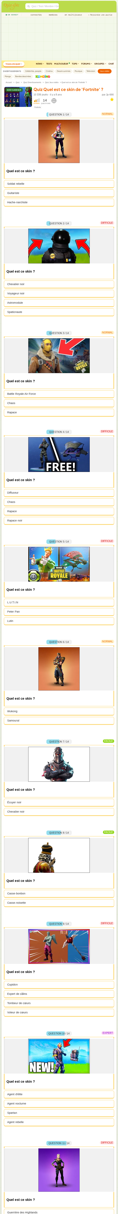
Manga (8, 76)
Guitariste (13, 193)
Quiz (18, 82)
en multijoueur (72, 14)
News (39, 63)
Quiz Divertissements (32, 82)
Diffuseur (12, 492)
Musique (78, 71)
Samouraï (13, 720)
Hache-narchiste (17, 202)
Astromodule (15, 302)
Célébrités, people (33, 71)
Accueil (9, 82)
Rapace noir (14, 520)
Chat (111, 63)
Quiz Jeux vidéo (52, 82)
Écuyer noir (14, 802)
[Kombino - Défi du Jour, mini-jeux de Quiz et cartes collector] (42, 76)
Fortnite (37, 107)
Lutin (10, 620)
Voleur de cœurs (17, 1012)
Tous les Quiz (13, 64)
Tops (75, 63)
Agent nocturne (16, 1103)
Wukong (12, 711)
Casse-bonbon (16, 893)
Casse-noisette (16, 902)
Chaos (11, 403)
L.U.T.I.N (12, 602)
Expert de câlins (17, 993)
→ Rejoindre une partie (100, 15)
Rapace (12, 412)
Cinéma (49, 71)
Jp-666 (110, 94)
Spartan (12, 1112)
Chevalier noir (15, 284)
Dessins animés (63, 71)
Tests (49, 63)
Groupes (99, 63)
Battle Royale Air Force (21, 393)
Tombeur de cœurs (19, 1003)
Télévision (91, 71)
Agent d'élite (14, 1094)
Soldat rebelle (15, 183)
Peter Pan (13, 611)
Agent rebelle (15, 1122)
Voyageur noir (15, 293)
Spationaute (14, 312)
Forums (85, 63)
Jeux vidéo (104, 71)
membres (53, 14)
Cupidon (12, 984)
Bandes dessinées (23, 76)
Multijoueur (61, 63)
